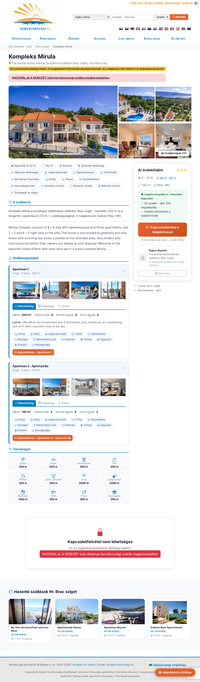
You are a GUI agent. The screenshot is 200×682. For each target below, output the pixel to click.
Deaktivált (66, 676)
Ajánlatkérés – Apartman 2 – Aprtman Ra (44, 438)
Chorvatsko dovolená (126, 672)
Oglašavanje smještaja (169, 665)
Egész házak (152, 38)
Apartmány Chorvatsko (101, 676)
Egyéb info (178, 38)
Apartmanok (48, 38)
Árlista (65, 306)
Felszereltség (26, 306)
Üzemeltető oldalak (35, 672)
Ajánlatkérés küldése (177, 672)
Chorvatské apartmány (127, 676)
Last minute (126, 38)
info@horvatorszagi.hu (120, 664)
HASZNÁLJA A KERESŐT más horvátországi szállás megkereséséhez (61, 78)
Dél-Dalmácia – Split (20, 46)
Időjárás (100, 38)
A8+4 (163, 177)
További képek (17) (175, 153)
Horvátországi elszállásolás (62, 672)
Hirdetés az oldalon (84, 664)
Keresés (180, 17)
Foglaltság (48, 306)
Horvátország (21, 38)
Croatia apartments (150, 672)
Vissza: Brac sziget (149, 285)
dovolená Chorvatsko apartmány (96, 672)
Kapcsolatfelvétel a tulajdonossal (165, 229)
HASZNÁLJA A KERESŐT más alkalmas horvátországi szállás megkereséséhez (100, 554)
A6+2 (172, 177)
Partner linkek (80, 676)
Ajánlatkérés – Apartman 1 (35, 352)
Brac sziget (42, 46)
